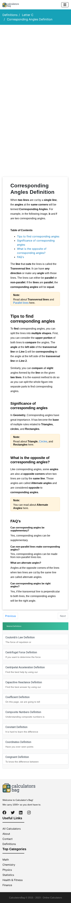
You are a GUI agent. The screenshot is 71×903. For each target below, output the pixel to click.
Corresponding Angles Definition (30, 19)
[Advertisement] (35, 64)
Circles (43, 441)
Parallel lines (21, 302)
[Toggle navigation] (65, 4)
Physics (7, 869)
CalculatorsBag (17, 897)
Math (5, 859)
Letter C (27, 15)
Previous (10, 616)
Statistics (8, 875)
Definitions (10, 15)
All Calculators (11, 828)
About (6, 833)
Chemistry (8, 864)
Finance (7, 885)
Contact (7, 838)
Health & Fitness (12, 880)
